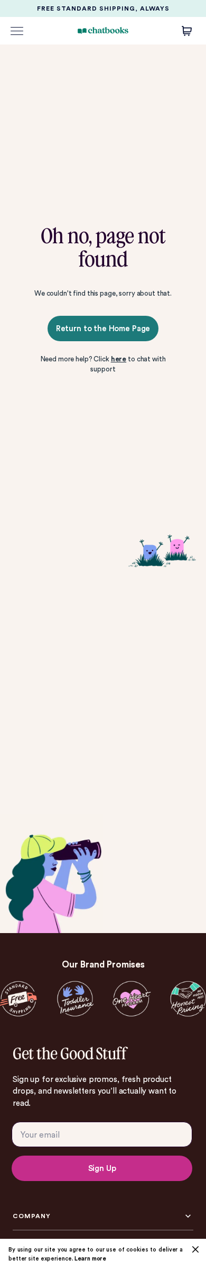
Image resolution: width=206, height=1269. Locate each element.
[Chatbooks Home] (103, 30)
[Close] (195, 1249)
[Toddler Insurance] (74, 999)
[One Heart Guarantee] (131, 999)
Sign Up (102, 1168)
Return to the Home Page (103, 328)
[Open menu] (17, 30)
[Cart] (187, 30)
